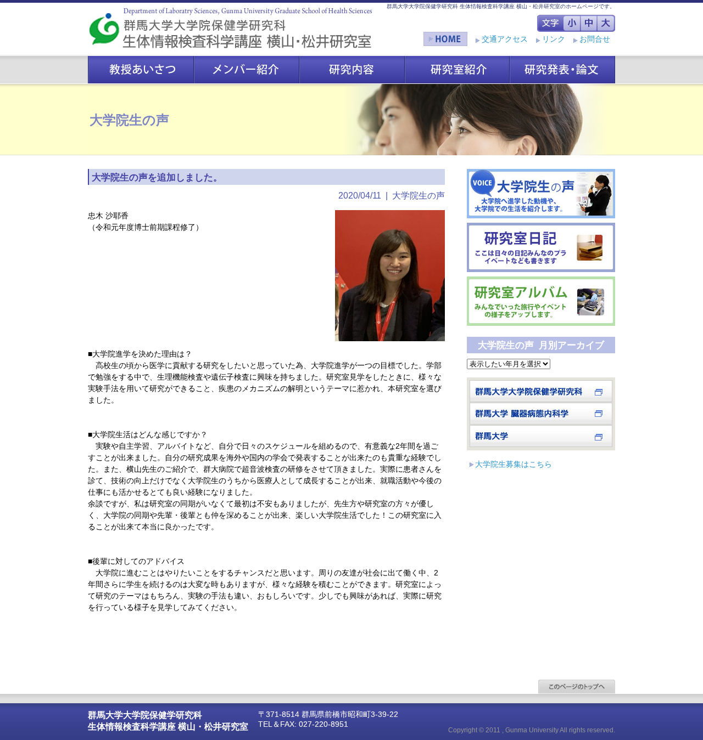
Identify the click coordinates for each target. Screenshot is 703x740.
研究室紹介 (457, 69)
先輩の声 (541, 193)
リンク (553, 39)
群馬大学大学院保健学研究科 (541, 391)
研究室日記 (541, 247)
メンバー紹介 (246, 69)
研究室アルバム (541, 301)
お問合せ (594, 39)
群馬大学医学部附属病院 (541, 414)
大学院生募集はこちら (513, 464)
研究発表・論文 (562, 69)
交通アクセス (505, 39)
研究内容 (352, 69)
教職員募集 (541, 436)
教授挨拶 (141, 69)
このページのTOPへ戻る (576, 687)
